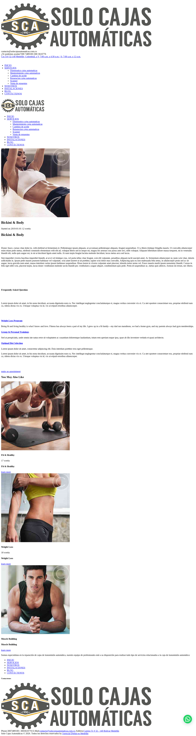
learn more (6, 472)
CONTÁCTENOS (15, 673)
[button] (187, 719)
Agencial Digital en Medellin (75, 733)
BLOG (10, 670)
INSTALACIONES (16, 667)
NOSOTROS (13, 665)
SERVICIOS (13, 662)
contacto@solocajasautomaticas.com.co (57, 731)
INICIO (10, 660)
